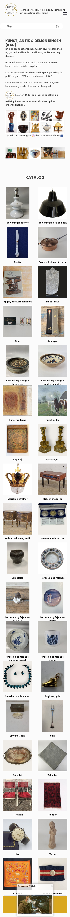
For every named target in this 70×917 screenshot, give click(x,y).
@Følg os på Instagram (19, 135)
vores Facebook (51, 135)
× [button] (52, 885)
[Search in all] (57, 26)
